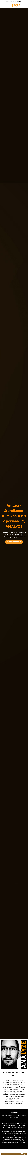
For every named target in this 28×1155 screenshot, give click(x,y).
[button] (26, 5)
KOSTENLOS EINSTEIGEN (14, 541)
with (11, 1)
